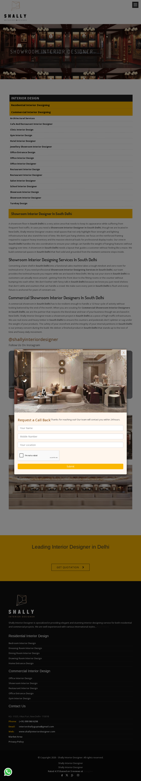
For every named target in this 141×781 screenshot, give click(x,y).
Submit (70, 466)
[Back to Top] (131, 771)
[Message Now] (4, 768)
